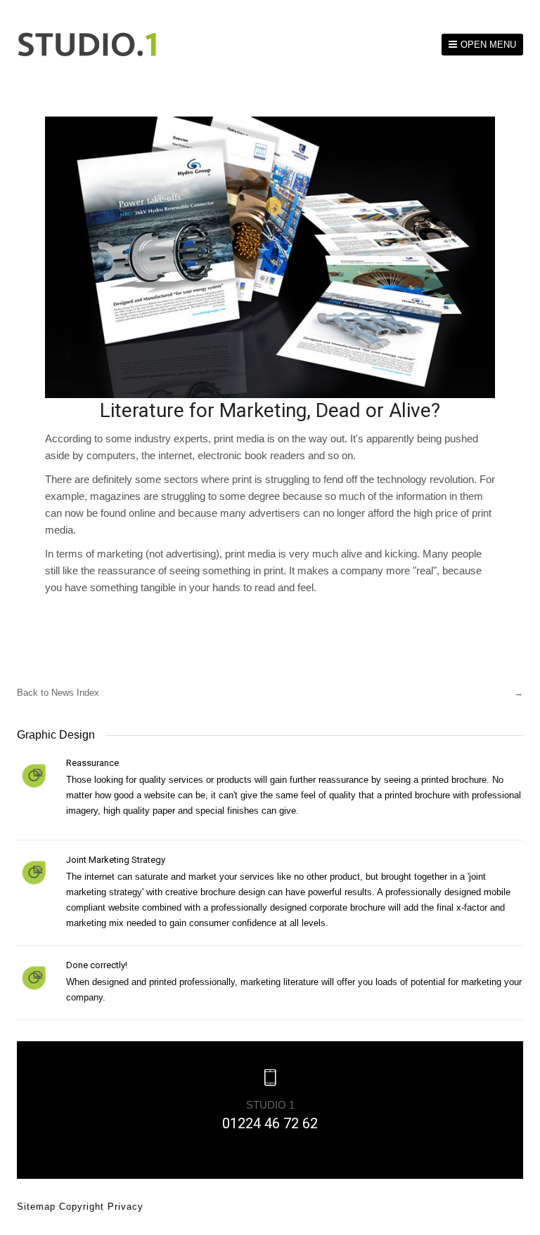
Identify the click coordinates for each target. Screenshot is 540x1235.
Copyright (83, 1206)
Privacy (125, 1206)
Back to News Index (58, 692)
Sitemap (38, 1206)
